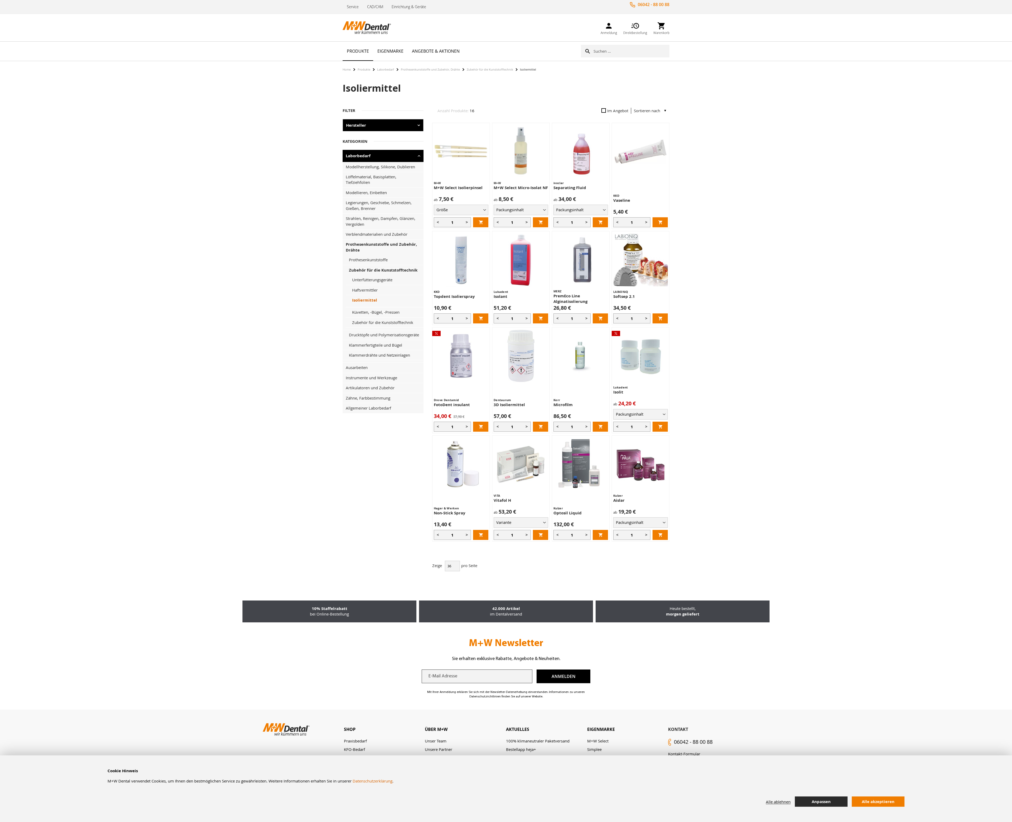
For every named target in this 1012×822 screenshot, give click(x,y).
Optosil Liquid (567, 513)
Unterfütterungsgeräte (372, 279)
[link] (609, 27)
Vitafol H (502, 500)
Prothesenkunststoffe (368, 259)
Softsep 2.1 (624, 296)
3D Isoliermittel (509, 404)
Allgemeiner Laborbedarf (368, 408)
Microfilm (563, 404)
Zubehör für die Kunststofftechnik (490, 69)
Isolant (500, 296)
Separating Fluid (569, 187)
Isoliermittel (364, 300)
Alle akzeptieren (878, 801)
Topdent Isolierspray (454, 296)
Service (353, 6)
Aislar (619, 500)
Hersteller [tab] (356, 125)
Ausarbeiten (357, 367)
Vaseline (621, 200)
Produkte (364, 69)
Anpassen (821, 801)
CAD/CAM (375, 6)
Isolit (618, 392)
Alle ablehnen (778, 801)
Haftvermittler (365, 290)
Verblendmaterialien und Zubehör (376, 234)
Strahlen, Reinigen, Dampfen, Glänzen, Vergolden (380, 221)
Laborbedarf (385, 69)
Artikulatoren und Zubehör (370, 387)
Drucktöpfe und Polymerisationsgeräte (384, 334)
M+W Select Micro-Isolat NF (521, 187)
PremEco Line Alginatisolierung (570, 298)
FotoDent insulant (452, 404)
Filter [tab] (349, 110)
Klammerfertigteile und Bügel (375, 345)
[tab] (384, 729)
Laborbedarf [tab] (358, 156)
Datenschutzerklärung (372, 781)
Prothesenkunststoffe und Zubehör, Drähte (430, 69)
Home (347, 69)
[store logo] (369, 27)
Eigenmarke (601, 729)
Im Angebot (617, 110)
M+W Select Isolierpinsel (458, 187)
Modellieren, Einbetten (366, 192)
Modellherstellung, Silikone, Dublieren (380, 166)
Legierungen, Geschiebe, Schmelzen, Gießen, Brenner (379, 205)
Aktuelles (517, 729)
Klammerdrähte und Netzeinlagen (379, 355)
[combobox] (631, 51)
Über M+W (436, 729)
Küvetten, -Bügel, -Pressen (376, 312)
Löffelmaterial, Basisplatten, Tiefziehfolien (371, 179)
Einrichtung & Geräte (409, 6)
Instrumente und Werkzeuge (371, 377)
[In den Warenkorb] (480, 222)
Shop (350, 729)
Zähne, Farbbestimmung (368, 398)
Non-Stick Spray (449, 513)
